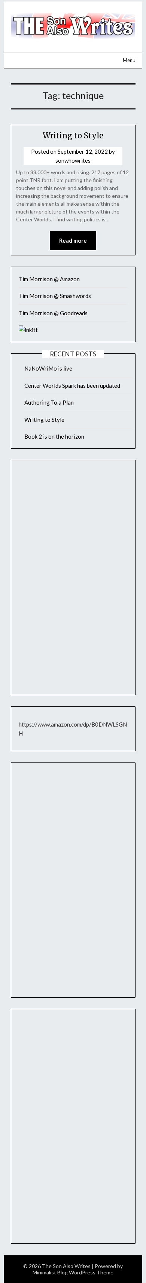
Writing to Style (73, 135)
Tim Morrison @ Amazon (49, 279)
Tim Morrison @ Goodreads (53, 313)
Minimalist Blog (50, 1272)
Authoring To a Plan (49, 402)
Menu (129, 60)
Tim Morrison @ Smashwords (55, 295)
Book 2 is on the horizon (54, 436)
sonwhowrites (73, 160)
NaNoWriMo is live (48, 368)
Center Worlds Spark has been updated (72, 385)
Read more (73, 240)
